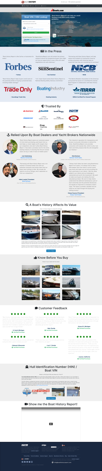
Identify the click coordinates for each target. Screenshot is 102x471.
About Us (38, 5)
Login (79, 5)
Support (32, 5)
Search (35, 32)
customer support (35, 450)
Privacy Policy (27, 455)
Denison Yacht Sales (76, 157)
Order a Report (26, 5)
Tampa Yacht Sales (75, 195)
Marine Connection (26, 157)
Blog (66, 455)
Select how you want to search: (29, 21)
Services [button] (44, 5)
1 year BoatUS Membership (33, 41)
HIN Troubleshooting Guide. (42, 385)
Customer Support (44, 455)
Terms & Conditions (35, 455)
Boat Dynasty (26, 181)
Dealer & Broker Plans (72, 455)
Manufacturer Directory (59, 455)
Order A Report (51, 250)
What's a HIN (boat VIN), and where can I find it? (35, 29)
